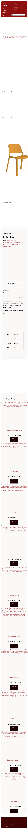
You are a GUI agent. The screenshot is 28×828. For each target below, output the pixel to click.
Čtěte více (14, 438)
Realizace (16, 7)
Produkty (16, 4)
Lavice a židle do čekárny (9, 242)
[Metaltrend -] (3, 1)
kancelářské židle (12, 240)
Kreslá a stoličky (19, 242)
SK (14, 11)
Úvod (15, 3)
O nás (15, 8)
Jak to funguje (9, 824)
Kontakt (16, 9)
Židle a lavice (6, 244)
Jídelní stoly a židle (14, 244)
